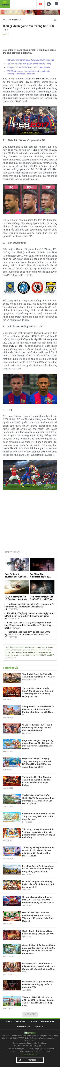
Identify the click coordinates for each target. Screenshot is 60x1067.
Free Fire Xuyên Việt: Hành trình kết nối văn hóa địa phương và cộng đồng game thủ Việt (38, 869)
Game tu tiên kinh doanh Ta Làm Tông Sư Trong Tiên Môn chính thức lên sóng (38, 816)
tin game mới (22, 655)
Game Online (23, 1026)
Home (9, 1021)
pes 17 (13, 658)
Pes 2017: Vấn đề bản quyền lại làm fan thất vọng (29, 64)
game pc (8, 650)
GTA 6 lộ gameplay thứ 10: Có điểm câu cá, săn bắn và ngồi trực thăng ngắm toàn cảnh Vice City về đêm (17, 598)
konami (15, 650)
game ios (26, 650)
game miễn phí (10, 655)
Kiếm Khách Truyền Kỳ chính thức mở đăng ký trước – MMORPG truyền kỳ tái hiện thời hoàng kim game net (30, 616)
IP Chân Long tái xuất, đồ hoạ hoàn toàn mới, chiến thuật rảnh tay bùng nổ (38, 884)
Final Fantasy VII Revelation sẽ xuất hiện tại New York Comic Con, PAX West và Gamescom (16, 575)
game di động (18, 647)
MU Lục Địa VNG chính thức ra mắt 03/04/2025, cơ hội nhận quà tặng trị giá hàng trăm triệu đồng (38, 966)
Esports (39, 1026)
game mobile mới (38, 650)
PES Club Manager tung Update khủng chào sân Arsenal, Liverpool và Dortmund (28, 72)
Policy (37, 1054)
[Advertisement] (30, 524)
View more (30, 1014)
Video (34, 1021)
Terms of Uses (27, 1054)
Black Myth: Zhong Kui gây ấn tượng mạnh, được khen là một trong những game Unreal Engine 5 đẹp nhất (28, 625)
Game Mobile (47, 1021)
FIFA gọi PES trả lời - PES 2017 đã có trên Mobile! (28, 67)
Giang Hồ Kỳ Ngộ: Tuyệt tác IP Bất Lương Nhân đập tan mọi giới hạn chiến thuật (37, 727)
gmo (26, 647)
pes (20, 650)
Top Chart (21, 1021)
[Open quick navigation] (55, 19)
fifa (11, 647)
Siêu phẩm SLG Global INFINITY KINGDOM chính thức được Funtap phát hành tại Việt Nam (38, 709)
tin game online (34, 655)
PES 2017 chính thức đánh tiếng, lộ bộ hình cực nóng (30, 60)
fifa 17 (43, 655)
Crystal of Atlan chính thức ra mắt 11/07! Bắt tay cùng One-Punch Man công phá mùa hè (37, 900)
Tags (7, 647)
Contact (32, 1060)
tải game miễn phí (44, 652)
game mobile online (45, 647)
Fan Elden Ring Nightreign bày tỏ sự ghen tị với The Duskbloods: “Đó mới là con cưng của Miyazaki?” (42, 575)
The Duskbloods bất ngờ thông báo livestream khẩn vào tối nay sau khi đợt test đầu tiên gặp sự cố (29, 606)
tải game (32, 647)
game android (16, 652)
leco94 (5, 34)
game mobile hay (29, 652)
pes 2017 (50, 655)
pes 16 (7, 658)
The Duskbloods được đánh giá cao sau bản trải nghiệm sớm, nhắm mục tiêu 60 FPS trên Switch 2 (27, 634)
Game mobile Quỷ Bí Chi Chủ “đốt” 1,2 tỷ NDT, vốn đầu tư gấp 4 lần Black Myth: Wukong (42, 598)
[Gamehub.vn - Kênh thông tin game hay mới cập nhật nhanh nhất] (5, 3)
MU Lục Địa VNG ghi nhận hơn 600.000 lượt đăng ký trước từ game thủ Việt (37, 984)
